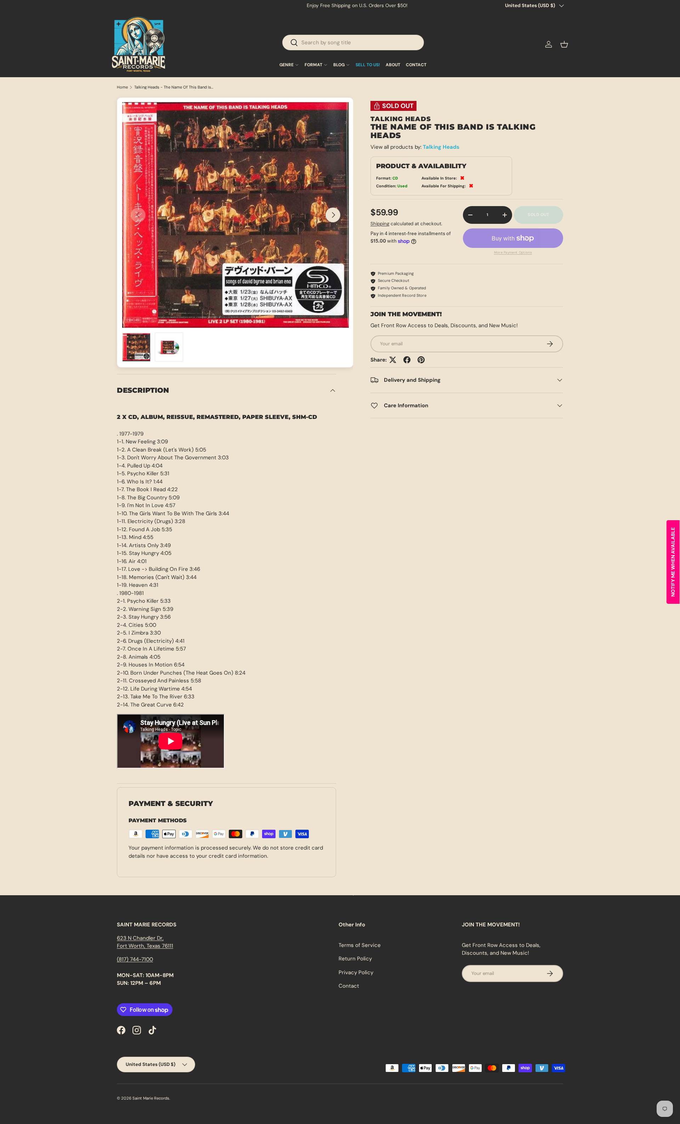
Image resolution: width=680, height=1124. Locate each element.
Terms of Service (360, 945)
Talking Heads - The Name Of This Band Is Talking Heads (174, 87)
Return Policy (355, 958)
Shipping (379, 224)
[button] (564, 44)
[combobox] (353, 42)
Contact (349, 985)
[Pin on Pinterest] (421, 360)
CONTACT (416, 64)
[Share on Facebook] (407, 360)
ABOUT (393, 64)
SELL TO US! (368, 64)
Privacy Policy (356, 972)
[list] (235, 215)
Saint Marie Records (150, 1098)
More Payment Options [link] (513, 252)
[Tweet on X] (393, 360)
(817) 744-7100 (135, 959)
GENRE (286, 64)
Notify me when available (673, 562)
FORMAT (313, 64)
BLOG (339, 64)
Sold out (538, 214)
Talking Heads (441, 147)
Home (122, 87)
